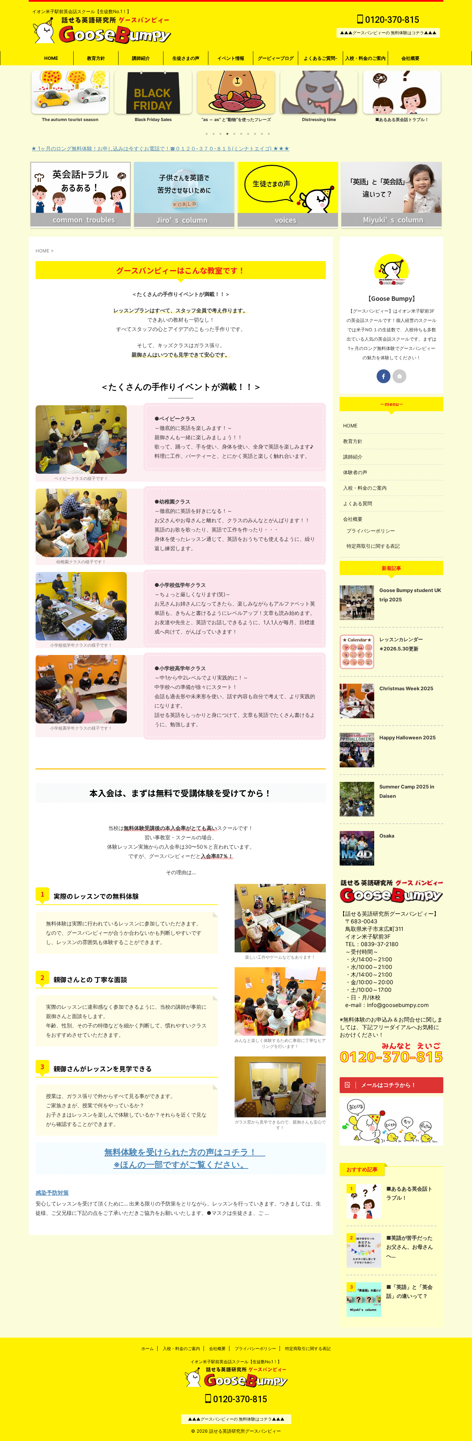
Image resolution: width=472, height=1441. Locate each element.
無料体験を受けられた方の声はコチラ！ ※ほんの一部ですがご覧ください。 (182, 1158)
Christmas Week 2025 (406, 688)
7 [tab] (248, 133)
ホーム (147, 1348)
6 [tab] (241, 133)
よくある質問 (357, 503)
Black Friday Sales (153, 119)
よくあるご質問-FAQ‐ (320, 60)
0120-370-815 (391, 20)
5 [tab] (234, 133)
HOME (51, 58)
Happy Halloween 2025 (407, 737)
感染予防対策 (52, 1192)
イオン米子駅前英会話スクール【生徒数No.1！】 (236, 1361)
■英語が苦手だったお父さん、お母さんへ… (409, 1247)
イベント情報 (230, 58)
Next (434, 101)
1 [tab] (206, 133)
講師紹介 (141, 58)
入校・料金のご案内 (365, 58)
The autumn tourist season (70, 119)
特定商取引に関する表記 (373, 546)
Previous (37, 101)
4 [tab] (227, 133)
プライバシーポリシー (371, 531)
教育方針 (96, 58)
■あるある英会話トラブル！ (402, 119)
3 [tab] (220, 133)
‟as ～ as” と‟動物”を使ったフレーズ (236, 119)
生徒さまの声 (185, 58)
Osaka (386, 836)
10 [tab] (268, 133)
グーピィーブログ (276, 58)
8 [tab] (255, 133)
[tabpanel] (70, 99)
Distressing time (319, 119)
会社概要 (410, 58)
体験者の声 (355, 472)
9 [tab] (261, 133)
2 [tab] (213, 133)
